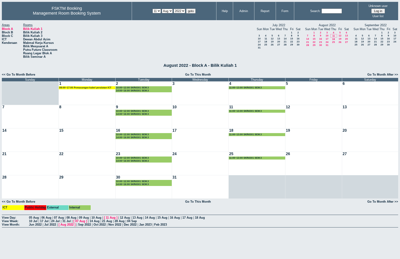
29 (291, 44)
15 (291, 38)
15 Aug (162, 217)
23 (298, 41)
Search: (315, 11)
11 (266, 38)
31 (259, 47)
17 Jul (44, 221)
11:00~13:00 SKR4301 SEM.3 (245, 87)
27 (278, 44)
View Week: (10, 221)
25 (265, 44)
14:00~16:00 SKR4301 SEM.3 (132, 90)
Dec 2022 (130, 224)
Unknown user (378, 6)
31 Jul (66, 221)
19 (272, 41)
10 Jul (33, 221)
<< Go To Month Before (18, 74)
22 (291, 41)
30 (298, 44)
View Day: (9, 217)
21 (285, 41)
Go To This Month (198, 74)
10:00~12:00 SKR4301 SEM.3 (132, 87)
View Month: (11, 224)
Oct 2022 (100, 224)
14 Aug (150, 217)
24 (259, 44)
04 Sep (132, 221)
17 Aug (187, 217)
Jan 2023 (145, 224)
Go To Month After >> (382, 74)
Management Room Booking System (67, 13)
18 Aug (200, 217)
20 (278, 41)
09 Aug (84, 217)
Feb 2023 (160, 224)
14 (285, 38)
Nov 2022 (114, 224)
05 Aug (34, 217)
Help (225, 11)
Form (284, 11)
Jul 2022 (50, 224)
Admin (243, 11)
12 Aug (125, 217)
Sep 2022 (84, 224)
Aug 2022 (67, 224)
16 (298, 38)
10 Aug (96, 217)
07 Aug (59, 217)
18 (265, 41)
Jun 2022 (35, 224)
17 (259, 41)
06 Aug (46, 217)
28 (285, 44)
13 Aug (137, 217)
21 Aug (107, 221)
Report (265, 11)
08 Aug (71, 217)
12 (272, 38)
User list (378, 16)
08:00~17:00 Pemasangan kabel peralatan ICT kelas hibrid (85, 87)
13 (278, 38)
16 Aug (175, 217)
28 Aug (120, 221)
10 (259, 38)
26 (272, 44)
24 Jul (55, 221)
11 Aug (111, 217)
